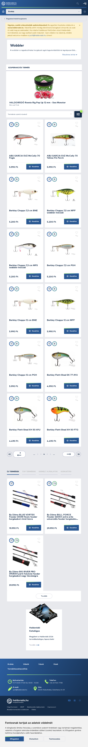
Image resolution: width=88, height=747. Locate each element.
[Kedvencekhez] (38, 123)
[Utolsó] (78, 454)
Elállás (34, 709)
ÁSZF (22, 707)
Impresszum (52, 707)
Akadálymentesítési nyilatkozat (18, 709)
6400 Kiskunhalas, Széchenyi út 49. (51, 690)
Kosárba (35, 166)
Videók (26, 664)
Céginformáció (12, 707)
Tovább (44, 596)
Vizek (55, 664)
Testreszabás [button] (54, 739)
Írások (41, 664)
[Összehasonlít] (38, 126)
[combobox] (39, 114)
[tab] (13, 471)
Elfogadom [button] (14, 739)
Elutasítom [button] (33, 739)
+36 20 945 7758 (56, 683)
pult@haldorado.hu (38, 35)
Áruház (11, 664)
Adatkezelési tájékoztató (36, 707)
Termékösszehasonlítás (17, 669)
